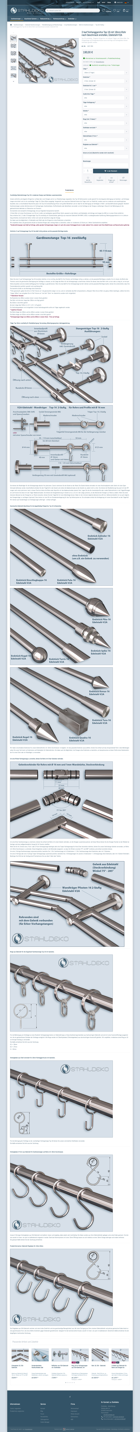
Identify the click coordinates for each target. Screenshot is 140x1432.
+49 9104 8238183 (118, 1417)
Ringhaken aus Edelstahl (90, 144)
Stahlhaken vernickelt (89, 128)
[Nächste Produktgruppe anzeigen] (128, 1365)
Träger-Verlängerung (88, 102)
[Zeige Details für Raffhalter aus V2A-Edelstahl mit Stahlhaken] (60, 1354)
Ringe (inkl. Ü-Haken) (89, 119)
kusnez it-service (70, 1429)
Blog (98, 2)
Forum (109, 2)
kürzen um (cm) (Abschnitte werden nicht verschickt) (98, 153)
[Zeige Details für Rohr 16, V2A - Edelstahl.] (100, 1354)
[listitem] (48, 61)
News (103, 2)
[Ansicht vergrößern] (48, 61)
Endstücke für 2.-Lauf (89, 86)
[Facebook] (70, 1397)
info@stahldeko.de (108, 1415)
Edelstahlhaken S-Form (89, 136)
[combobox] (72, 10)
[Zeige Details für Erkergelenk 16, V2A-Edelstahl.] (20, 1354)
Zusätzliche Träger (88, 94)
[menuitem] (16, 19)
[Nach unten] (13, 81)
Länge (84, 69)
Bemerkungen (87, 161)
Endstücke (86, 77)
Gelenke (85, 111)
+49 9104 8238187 (120, 1419)
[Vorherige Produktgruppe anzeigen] (12, 1365)
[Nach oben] (13, 33)
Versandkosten (100, 62)
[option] (13, 38)
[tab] (69, 190)
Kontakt (78, 2)
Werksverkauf (70, 2)
